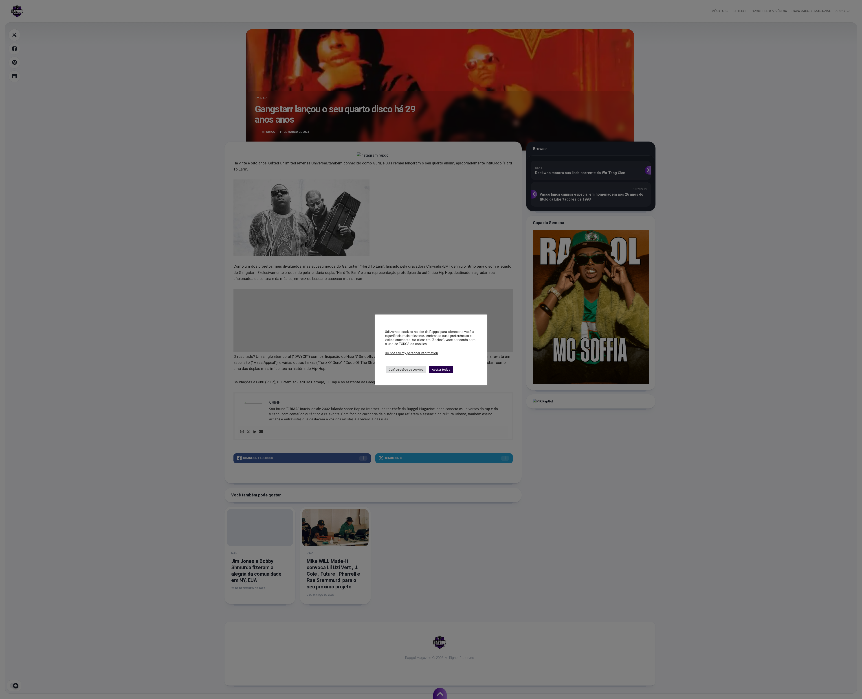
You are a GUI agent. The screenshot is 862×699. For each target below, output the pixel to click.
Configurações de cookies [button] (406, 369)
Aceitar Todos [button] (441, 369)
